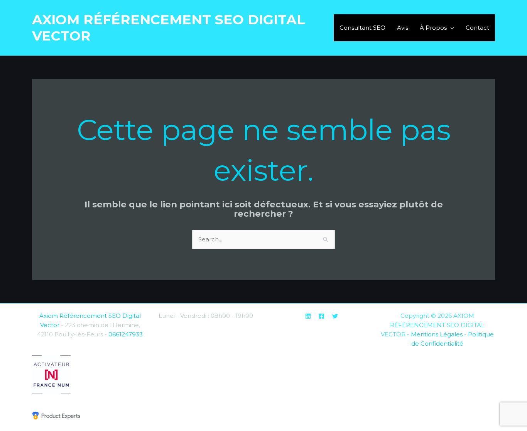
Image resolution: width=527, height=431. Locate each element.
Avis (402, 27)
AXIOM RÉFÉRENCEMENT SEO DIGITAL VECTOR (168, 27)
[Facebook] (321, 316)
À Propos (433, 27)
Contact (477, 27)
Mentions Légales (437, 334)
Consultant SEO (362, 27)
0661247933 (125, 334)
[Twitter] (335, 316)
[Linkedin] (308, 316)
